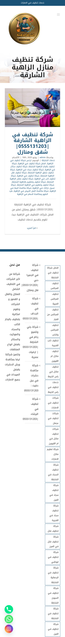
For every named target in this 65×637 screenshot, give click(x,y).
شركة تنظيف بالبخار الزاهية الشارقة (33, 165)
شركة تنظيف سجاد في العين (54, 492)
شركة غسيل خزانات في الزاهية (33, 186)
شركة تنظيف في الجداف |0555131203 (32, 308)
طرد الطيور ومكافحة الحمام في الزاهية (28, 192)
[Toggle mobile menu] (58, 14)
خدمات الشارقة (48, 160)
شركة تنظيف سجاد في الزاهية (30, 170)
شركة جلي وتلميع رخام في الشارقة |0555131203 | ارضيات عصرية (32, 342)
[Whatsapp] (9, 619)
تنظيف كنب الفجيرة (53, 343)
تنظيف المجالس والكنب (55, 330)
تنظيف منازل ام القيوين (55, 356)
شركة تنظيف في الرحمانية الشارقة (53, 575)
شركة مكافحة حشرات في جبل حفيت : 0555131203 (32, 378)
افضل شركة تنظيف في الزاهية (32, 163)
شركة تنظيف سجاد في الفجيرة (54, 513)
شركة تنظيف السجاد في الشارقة (53, 472)
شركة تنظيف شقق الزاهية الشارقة (32, 171)
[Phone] (9, 609)
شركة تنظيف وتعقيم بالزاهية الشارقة (29, 182)
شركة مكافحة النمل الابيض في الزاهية (31, 191)
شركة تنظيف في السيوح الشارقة (53, 595)
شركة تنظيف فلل (53, 528)
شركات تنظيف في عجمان (53, 418)
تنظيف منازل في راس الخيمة (53, 372)
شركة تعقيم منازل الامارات (53, 454)
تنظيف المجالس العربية (55, 299)
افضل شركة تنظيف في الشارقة (53, 273)
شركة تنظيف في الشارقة (53, 614)
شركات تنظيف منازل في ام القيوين (54, 436)
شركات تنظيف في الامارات (53, 403)
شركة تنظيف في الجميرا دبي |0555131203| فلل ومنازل (32, 278)
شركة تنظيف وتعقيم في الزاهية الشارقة (35, 185)
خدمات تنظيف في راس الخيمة (53, 387)
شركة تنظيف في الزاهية (28, 176)
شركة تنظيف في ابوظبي (53, 557)
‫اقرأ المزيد (32, 228)
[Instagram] (9, 629)
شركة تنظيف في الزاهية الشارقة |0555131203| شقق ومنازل (32, 108)
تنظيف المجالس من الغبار (53, 314)
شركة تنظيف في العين (53, 629)
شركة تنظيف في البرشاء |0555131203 (32, 408)
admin (43, 157)
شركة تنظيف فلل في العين (53, 542)
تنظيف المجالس (55, 285)
